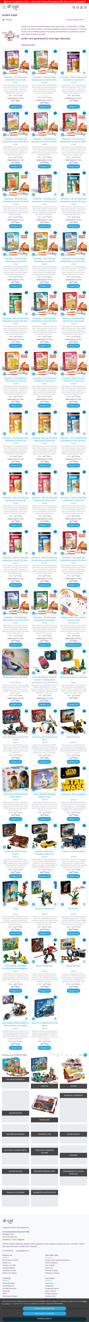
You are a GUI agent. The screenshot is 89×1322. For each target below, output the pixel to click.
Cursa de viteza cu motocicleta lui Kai (15, 738)
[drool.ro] (13, 7)
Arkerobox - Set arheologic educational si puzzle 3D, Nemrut (44, 379)
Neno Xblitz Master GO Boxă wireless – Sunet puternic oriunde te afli (44, 678)
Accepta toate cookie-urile (45, 1308)
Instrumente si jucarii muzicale (44, 683)
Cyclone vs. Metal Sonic (44, 908)
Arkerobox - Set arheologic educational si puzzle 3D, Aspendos (44, 260)
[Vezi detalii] (4, 73)
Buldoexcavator (73, 737)
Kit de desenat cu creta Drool (15, 677)
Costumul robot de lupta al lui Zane (44, 738)
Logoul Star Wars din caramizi (73, 794)
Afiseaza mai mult (28, 45)
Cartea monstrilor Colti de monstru (15, 852)
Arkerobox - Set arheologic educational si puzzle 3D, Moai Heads (15, 618)
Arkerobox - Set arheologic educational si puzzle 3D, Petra (16, 200)
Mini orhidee (73, 908)
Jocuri (15, 83)
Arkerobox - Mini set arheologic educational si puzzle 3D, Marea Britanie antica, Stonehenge (15, 559)
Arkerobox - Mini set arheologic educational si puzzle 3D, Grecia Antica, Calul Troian (73, 200)
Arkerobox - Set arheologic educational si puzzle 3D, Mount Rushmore (73, 559)
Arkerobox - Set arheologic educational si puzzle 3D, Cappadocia (73, 379)
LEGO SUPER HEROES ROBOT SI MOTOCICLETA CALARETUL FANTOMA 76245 (15, 1024)
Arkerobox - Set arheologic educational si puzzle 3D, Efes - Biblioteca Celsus (73, 260)
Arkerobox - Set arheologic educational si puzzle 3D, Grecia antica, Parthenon (15, 140)
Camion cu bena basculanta (73, 851)
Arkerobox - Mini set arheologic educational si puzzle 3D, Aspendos (44, 439)
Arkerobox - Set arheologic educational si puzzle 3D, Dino (44, 200)
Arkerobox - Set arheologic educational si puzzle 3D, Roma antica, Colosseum (44, 78)
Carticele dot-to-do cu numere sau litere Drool (73, 618)
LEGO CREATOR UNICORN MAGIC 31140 (44, 795)
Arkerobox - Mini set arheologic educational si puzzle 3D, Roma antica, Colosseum (15, 319)
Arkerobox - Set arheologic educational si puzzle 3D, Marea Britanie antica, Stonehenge (44, 140)
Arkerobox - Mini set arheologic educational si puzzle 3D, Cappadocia (44, 499)
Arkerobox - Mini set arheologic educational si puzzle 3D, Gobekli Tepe (15, 439)
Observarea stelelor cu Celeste (73, 677)
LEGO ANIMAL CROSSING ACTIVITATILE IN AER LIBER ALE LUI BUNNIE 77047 (15, 967)
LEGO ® (73, 683)
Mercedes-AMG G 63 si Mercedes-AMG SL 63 (44, 852)
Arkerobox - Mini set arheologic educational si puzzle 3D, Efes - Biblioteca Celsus (73, 439)
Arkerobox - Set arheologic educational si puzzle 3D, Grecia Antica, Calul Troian (44, 319)
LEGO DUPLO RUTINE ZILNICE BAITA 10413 (15, 795)
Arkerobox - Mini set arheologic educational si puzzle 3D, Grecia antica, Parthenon (44, 559)
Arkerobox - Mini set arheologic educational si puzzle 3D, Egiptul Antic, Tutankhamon (73, 78)
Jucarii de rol (73, 623)
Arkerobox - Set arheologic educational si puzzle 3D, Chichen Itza (44, 618)
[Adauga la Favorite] (26, 73)
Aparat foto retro (73, 966)
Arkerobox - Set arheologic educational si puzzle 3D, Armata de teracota (73, 319)
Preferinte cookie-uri (44, 1318)
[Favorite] (77, 7)
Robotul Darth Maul (44, 966)
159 (80, 1055)
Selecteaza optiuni (73, 645)
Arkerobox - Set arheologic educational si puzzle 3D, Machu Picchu (73, 140)
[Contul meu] (81, 7)
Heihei (15, 908)
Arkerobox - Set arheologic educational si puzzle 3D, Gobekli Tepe (15, 379)
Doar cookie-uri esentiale (44, 1313)
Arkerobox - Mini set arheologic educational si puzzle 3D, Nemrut (15, 499)
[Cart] (85, 7)
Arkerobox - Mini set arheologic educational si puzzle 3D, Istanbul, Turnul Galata (73, 499)
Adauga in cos (15, 106)
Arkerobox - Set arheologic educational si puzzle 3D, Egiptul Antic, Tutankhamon (15, 78)
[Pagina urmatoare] (85, 1055)
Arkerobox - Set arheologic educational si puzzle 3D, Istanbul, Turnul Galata (15, 260)
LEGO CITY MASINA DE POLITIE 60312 (44, 1024)
